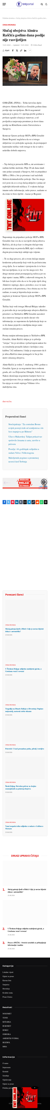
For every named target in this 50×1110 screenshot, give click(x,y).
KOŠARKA (7, 1022)
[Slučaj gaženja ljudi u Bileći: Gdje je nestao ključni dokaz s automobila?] (25, 611)
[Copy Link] (21, 50)
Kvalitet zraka (8, 993)
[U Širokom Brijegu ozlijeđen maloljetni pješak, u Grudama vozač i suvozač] (25, 650)
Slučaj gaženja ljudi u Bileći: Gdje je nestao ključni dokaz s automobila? (24, 630)
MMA (5, 1046)
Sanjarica (6, 984)
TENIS (5, 1017)
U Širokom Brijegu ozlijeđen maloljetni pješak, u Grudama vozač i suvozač (23, 670)
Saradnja (6, 1075)
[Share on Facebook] (13, 50)
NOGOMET (7, 1013)
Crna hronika (9, 25)
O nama (5, 1063)
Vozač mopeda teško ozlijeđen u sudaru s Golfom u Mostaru (24, 827)
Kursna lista (7, 980)
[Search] (41, 4)
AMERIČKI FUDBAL (11, 1038)
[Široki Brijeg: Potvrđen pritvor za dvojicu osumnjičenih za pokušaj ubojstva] (25, 768)
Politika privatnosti (9, 1088)
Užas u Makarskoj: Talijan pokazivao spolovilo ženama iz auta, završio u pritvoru (25, 440)
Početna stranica (8, 18)
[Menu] (4, 4)
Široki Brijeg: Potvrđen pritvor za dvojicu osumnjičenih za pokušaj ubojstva (20, 787)
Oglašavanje (7, 1079)
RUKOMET (7, 1026)
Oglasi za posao (8, 976)
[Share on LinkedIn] (25, 50)
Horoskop (6, 988)
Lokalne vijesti (8, 972)
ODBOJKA (7, 1034)
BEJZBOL (6, 1042)
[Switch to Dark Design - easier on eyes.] (46, 4)
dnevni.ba (7, 401)
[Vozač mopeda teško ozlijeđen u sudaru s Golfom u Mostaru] (25, 808)
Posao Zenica (7, 997)
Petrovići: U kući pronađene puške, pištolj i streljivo (24, 748)
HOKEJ (5, 1030)
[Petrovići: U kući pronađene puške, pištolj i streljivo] (25, 730)
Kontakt (5, 1071)
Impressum (7, 1067)
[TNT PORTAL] (25, 4)
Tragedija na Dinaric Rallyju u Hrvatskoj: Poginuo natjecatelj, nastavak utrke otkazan (24, 710)
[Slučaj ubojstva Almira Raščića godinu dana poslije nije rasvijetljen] (25, 71)
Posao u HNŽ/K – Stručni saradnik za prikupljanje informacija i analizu (27, 943)
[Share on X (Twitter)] (17, 50)
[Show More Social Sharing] (30, 50)
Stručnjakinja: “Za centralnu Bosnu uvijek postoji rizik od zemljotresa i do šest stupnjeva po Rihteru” (25, 428)
